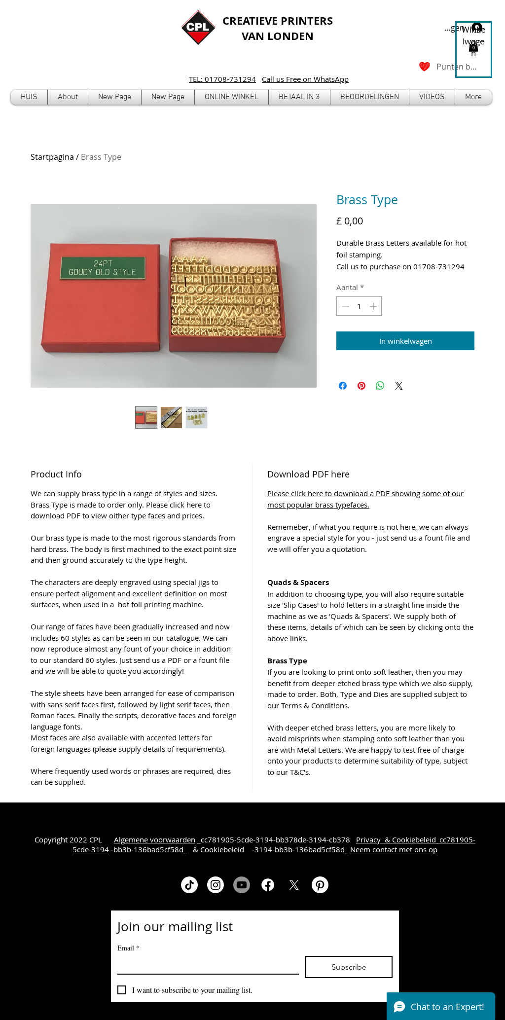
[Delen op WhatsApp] (380, 386)
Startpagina (52, 156)
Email (128, 948)
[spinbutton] (359, 306)
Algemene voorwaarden (154, 839)
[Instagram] (215, 884)
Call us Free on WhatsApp (305, 79)
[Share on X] (399, 386)
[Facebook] (267, 884)
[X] (294, 884)
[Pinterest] (320, 884)
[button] (231, 97)
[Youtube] (241, 884)
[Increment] (374, 306)
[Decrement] (344, 306)
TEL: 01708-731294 (222, 79)
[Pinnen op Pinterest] (361, 386)
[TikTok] (189, 884)
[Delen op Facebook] (343, 386)
